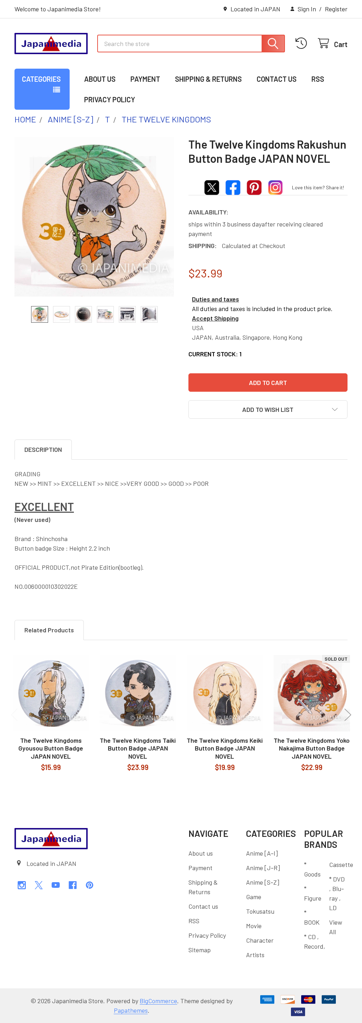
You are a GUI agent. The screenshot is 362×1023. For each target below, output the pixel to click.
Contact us (277, 79)
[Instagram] (21, 885)
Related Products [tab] (49, 630)
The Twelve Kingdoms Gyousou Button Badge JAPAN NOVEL (50, 748)
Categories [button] (41, 79)
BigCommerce (158, 1001)
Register (336, 9)
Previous (14, 715)
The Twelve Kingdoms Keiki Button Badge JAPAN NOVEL (225, 748)
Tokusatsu (260, 911)
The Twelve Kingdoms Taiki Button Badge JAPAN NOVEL (138, 748)
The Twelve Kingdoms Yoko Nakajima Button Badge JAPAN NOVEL (312, 748)
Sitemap (199, 950)
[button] (268, 409)
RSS (317, 79)
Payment (145, 79)
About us (100, 79)
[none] (94, 217)
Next (348, 715)
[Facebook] (72, 885)
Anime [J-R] (263, 868)
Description (43, 449)
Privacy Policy (109, 99)
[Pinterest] (89, 885)
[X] (38, 885)
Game (253, 897)
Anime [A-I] (262, 853)
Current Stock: (214, 354)
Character (260, 940)
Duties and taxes (215, 299)
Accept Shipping (215, 318)
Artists (255, 955)
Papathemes (131, 1010)
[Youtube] (55, 885)
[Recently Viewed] (303, 43)
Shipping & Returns (208, 79)
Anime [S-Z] (262, 882)
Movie (254, 926)
